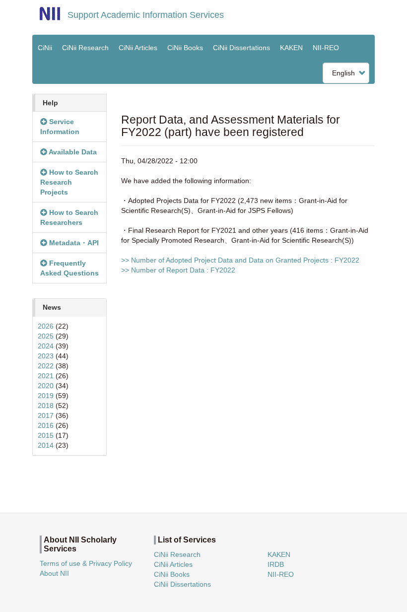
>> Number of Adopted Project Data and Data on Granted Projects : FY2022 (240, 260)
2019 (46, 396)
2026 (46, 326)
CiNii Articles (138, 48)
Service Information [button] (59, 127)
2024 (46, 346)
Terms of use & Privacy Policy (86, 563)
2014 (46, 445)
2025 (46, 336)
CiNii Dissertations (241, 48)
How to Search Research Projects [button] (69, 182)
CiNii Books (185, 48)
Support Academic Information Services (146, 15)
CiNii (45, 48)
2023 (46, 356)
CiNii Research (85, 48)
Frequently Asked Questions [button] (69, 268)
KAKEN (291, 48)
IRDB (276, 564)
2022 (46, 366)
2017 (46, 415)
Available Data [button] (72, 152)
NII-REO (326, 48)
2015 (46, 435)
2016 (46, 425)
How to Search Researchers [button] (69, 217)
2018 (46, 405)
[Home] (50, 13)
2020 (46, 386)
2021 (46, 376)
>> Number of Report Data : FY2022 (178, 270)
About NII (54, 573)
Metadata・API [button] (73, 243)
